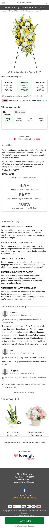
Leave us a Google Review (24, 497)
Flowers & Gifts (13, 11)
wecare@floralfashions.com (25, 482)
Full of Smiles (23, 378)
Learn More (42, 100)
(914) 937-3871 (24, 479)
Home (4, 11)
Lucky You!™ (23, 358)
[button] (43, 522)
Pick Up (22, 112)
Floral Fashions (24, 2)
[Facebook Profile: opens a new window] (24, 490)
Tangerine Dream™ (26, 319)
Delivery (7, 114)
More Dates (41, 119)
